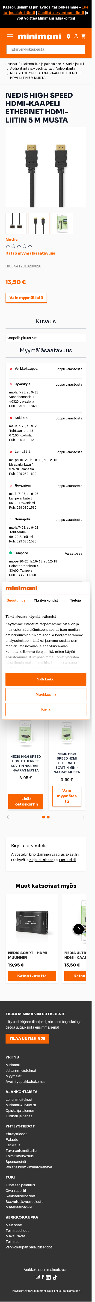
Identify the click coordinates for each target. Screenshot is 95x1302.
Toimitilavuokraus (20, 1156)
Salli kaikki (45, 679)
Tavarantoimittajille (21, 1151)
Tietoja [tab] (75, 600)
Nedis (12, 239)
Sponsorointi (16, 1162)
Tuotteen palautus (21, 1185)
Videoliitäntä (65, 68)
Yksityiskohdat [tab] (46, 600)
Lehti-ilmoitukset (19, 1099)
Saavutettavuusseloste (25, 1202)
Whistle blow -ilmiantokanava (29, 1167)
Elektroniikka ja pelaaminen (41, 64)
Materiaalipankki (19, 1207)
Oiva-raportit (16, 1191)
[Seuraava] (83, 817)
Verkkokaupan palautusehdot (29, 1247)
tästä (30, 13)
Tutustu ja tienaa (19, 1116)
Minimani (13, 1065)
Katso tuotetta (32, 975)
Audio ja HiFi (75, 64)
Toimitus (12, 1242)
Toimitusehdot (17, 1231)
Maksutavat (15, 1236)
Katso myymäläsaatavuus (30, 253)
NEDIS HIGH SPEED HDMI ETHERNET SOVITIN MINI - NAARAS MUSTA (67, 763)
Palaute (12, 1139)
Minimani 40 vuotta (21, 1105)
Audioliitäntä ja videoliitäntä (31, 68)
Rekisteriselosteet (21, 1196)
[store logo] (39, 36)
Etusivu (11, 64)
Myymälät (14, 1076)
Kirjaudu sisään (41, 860)
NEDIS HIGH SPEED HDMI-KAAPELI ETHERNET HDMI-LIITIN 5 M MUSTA (45, 76)
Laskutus (13, 1145)
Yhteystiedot (16, 1134)
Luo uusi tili (67, 860)
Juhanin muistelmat (21, 1071)
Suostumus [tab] (16, 600)
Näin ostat (14, 1225)
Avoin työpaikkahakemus (25, 1082)
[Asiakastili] (76, 36)
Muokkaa (43, 694)
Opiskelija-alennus (20, 1111)
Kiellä (45, 709)
